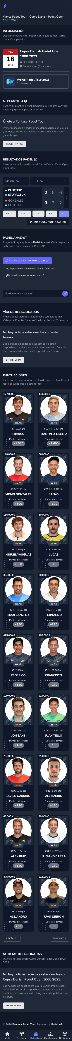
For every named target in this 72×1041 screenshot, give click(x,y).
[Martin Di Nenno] (53, 408)
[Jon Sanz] (18, 710)
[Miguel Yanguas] (18, 529)
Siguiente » (59, 938)
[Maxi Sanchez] (18, 589)
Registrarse (14, 144)
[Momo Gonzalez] (18, 468)
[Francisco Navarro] (53, 649)
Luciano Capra (54, 856)
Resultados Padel (18, 160)
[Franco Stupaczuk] (18, 408)
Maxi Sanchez (18, 615)
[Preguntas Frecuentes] (25, 101)
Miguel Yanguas (18, 555)
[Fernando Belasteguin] (53, 589)
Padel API (57, 1024)
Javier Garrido (18, 796)
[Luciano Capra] (53, 830)
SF (50, 213)
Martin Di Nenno (53, 434)
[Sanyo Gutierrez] (53, 468)
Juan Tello (53, 736)
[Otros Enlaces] (67, 6)
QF (37, 213)
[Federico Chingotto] (18, 649)
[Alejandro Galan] (18, 891)
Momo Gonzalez (18, 494)
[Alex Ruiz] (18, 830)
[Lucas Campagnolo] (53, 529)
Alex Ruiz (18, 856)
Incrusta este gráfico (50, 222)
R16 (23, 213)
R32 (8, 213)
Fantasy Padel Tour (23, 1024)
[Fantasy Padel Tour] (5, 6)
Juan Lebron (54, 917)
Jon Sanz (18, 736)
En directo (13, 359)
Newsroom (13, 1005)
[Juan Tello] (53, 710)
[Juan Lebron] (53, 891)
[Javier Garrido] (18, 770)
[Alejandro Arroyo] (53, 770)
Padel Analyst (41, 242)
